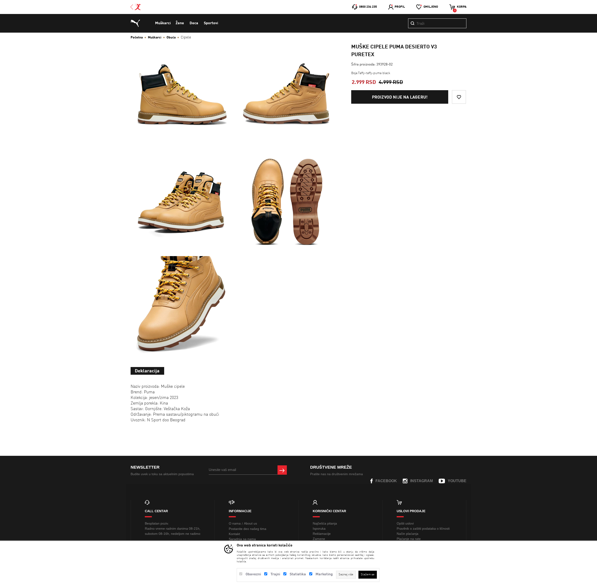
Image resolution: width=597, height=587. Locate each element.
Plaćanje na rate (409, 539)
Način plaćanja (407, 534)
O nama (235, 523)
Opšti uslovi (405, 523)
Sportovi (211, 23)
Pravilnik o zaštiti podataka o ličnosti (423, 528)
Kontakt (234, 534)
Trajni (275, 574)
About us (250, 523)
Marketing (324, 574)
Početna (137, 37)
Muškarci (163, 23)
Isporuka (319, 528)
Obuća (171, 37)
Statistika (298, 574)
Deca (194, 23)
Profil (400, 6)
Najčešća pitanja (325, 523)
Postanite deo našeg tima (247, 529)
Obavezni (253, 574)
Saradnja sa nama (242, 539)
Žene (180, 23)
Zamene (319, 539)
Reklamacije (322, 534)
